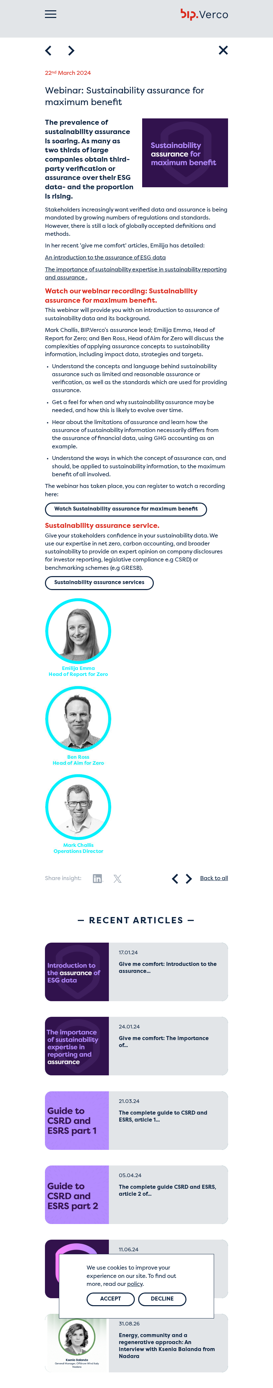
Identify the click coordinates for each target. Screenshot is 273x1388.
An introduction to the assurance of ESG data (105, 258)
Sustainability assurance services (99, 582)
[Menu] (50, 14)
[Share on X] (118, 879)
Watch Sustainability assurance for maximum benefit (126, 509)
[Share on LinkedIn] (98, 879)
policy (134, 1284)
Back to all (214, 878)
